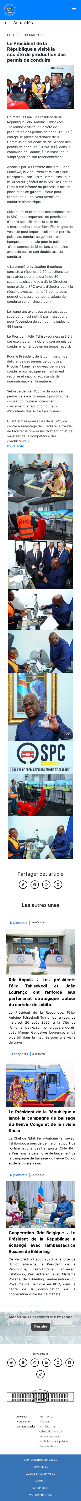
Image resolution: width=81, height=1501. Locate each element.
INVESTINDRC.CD (40, 1488)
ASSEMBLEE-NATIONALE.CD (40, 1474)
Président (44, 1421)
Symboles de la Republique (54, 1441)
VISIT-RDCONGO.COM (40, 1495)
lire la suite (15, 446)
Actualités (21, 1416)
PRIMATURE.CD (40, 1467)
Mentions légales (25, 1426)
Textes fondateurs (48, 1446)
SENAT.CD (40, 1481)
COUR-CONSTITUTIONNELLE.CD (40, 1460)
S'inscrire (40, 1326)
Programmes (23, 1421)
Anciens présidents (49, 1436)
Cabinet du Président (50, 1431)
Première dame (47, 1426)
